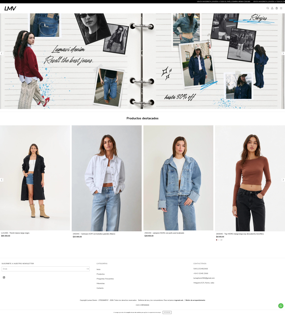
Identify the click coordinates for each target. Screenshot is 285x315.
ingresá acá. (178, 300)
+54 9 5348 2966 (200, 273)
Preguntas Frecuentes (105, 279)
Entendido (167, 312)
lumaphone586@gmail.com (204, 278)
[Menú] (281, 8)
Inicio (98, 269)
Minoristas (101, 283)
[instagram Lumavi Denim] (4, 277)
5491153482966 (200, 269)
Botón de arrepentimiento (195, 300)
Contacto (100, 288)
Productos (101, 274)
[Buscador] (268, 8)
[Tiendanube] (143, 305)
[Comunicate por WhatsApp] (280, 305)
